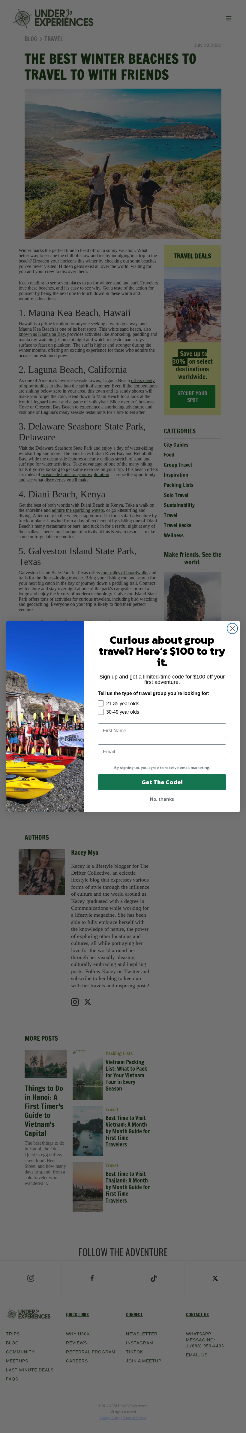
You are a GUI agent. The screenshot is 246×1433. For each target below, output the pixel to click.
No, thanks (162, 799)
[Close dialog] (232, 628)
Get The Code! (162, 782)
